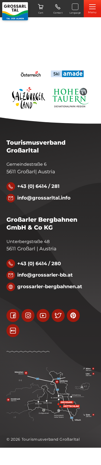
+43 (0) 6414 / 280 (39, 264)
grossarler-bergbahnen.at (49, 287)
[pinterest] (73, 315)
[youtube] (43, 315)
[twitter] (58, 315)
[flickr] (12, 330)
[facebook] (12, 315)
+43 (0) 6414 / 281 (38, 186)
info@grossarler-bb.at (45, 275)
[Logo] (15, 11)
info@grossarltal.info (44, 198)
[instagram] (28, 315)
